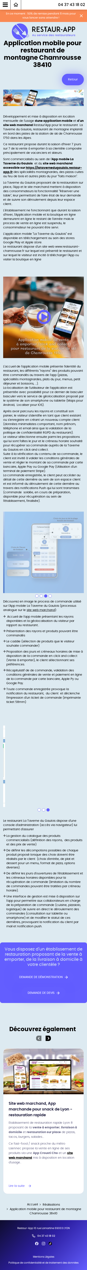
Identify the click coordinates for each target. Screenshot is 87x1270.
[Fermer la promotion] (81, 15)
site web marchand (41, 610)
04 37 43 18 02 (71, 5)
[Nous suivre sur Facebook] (36, 1243)
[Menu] (5, 5)
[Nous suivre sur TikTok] (50, 1243)
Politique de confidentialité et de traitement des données (43, 1262)
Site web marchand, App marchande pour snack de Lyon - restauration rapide (40, 1109)
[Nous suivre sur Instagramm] (43, 1243)
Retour (73, 79)
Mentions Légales (43, 1256)
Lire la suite (17, 1185)
